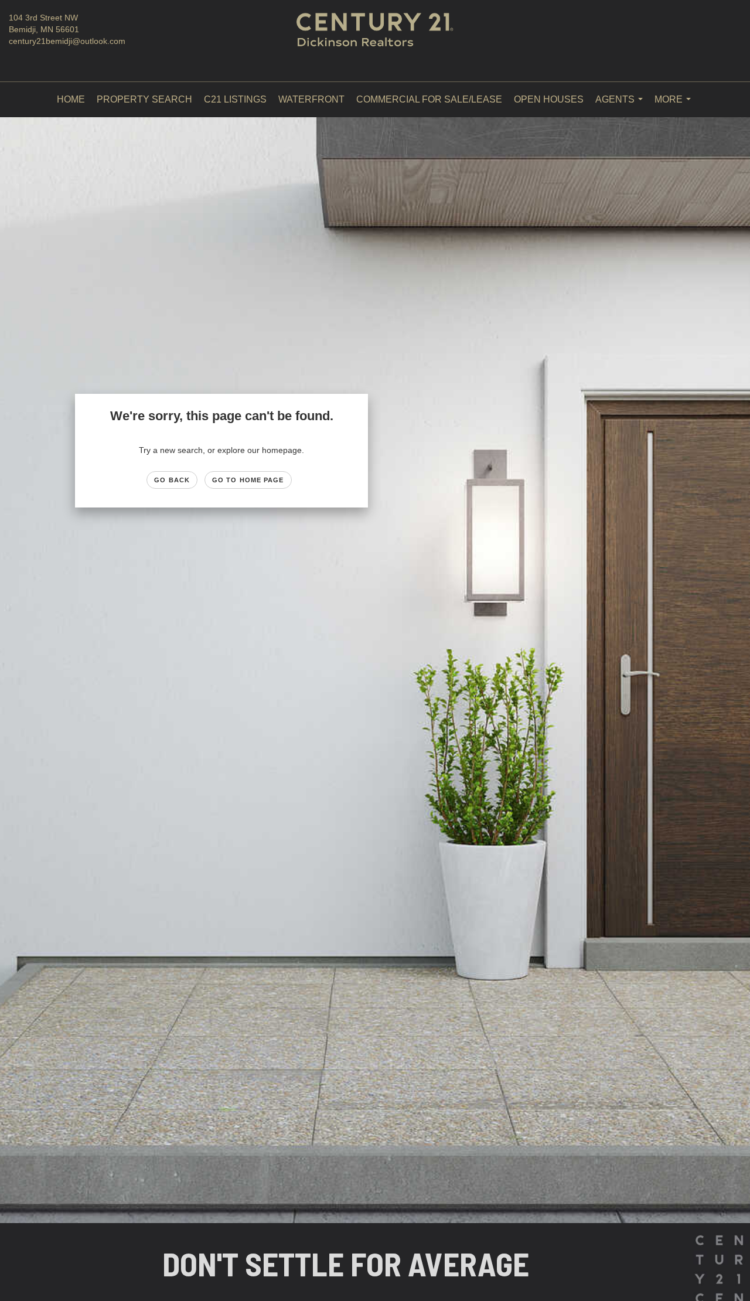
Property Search (144, 99)
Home (71, 99)
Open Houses (549, 99)
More (675, 105)
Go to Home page (248, 479)
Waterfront (311, 99)
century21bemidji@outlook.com (67, 41)
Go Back (172, 479)
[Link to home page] (375, 41)
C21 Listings (235, 99)
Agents (621, 105)
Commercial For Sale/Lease (429, 99)
